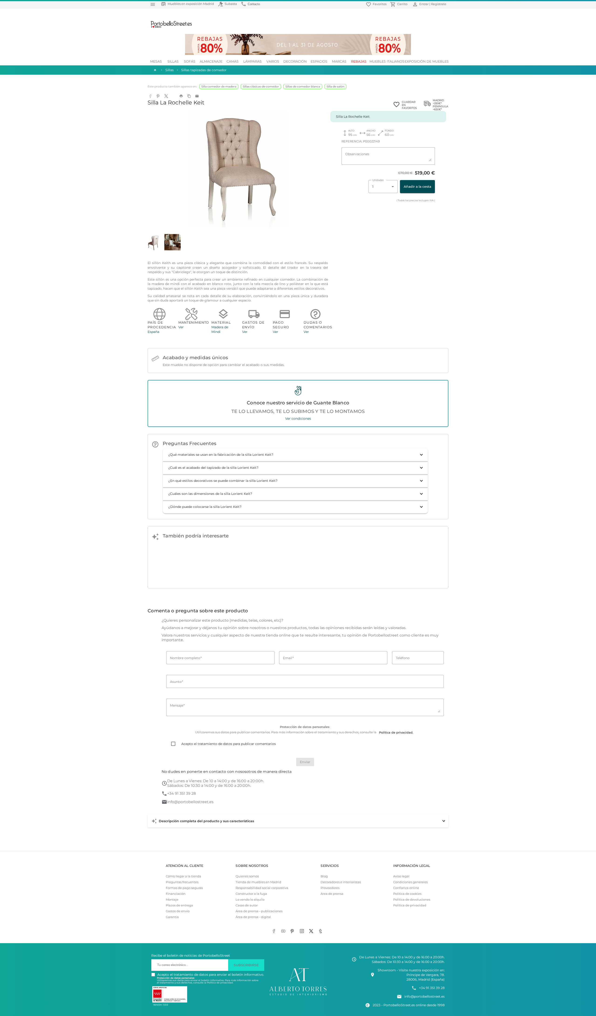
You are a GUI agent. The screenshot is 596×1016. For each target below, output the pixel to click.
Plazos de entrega (179, 905)
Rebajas (358, 61)
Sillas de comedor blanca (302, 86)
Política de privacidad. (220, 982)
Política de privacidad (409, 905)
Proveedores (330, 888)
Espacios (319, 61)
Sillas (173, 61)
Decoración (295, 61)
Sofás (189, 61)
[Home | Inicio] (154, 70)
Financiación (176, 893)
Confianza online (406, 888)
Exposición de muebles (426, 61)
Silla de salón (335, 86)
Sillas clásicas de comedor (261, 86)
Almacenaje (211, 61)
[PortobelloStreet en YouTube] (284, 931)
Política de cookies (407, 893)
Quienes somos (247, 876)
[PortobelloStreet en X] (312, 931)
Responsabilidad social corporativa (262, 888)
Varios (272, 61)
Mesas (156, 61)
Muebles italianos (386, 61)
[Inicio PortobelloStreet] (170, 27)
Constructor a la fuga (251, 893)
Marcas (339, 61)
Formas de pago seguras (184, 888)
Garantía (172, 917)
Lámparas (252, 61)
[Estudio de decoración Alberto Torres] (298, 995)
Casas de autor (247, 905)
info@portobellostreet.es (190, 802)
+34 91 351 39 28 (181, 793)
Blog (324, 876)
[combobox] (383, 186)
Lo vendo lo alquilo (250, 899)
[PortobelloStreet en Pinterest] (293, 931)
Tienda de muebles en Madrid (258, 882)
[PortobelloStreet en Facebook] (274, 931)
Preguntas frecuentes (182, 882)
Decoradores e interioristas (341, 882)
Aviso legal (401, 876)
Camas (233, 61)
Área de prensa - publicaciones (259, 911)
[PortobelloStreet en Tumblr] (321, 931)
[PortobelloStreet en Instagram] (302, 931)
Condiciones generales (410, 882)
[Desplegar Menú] (153, 4)
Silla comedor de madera (218, 86)
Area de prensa (332, 893)
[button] (295, 454)
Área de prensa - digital (253, 917)
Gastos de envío (178, 911)
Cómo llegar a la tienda (183, 876)
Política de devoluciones (411, 899)
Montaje (172, 899)
